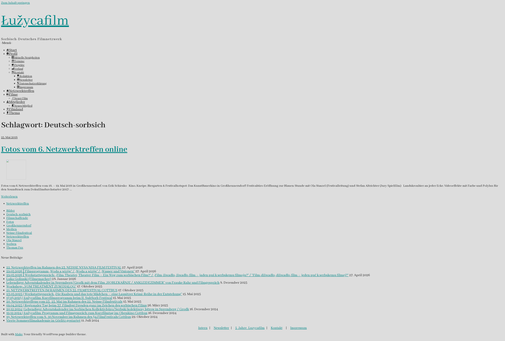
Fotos (10, 222)
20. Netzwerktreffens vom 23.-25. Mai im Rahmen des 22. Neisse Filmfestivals (64, 301)
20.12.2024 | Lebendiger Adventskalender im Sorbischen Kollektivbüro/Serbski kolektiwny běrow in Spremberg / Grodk (97, 309)
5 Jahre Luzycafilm (250, 328)
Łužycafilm (35, 21)
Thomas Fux (14, 248)
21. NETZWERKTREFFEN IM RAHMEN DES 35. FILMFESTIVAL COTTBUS (61, 290)
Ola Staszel (14, 240)
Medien (11, 229)
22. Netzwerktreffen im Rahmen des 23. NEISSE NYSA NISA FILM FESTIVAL (63, 267)
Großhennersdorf (18, 226)
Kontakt (276, 328)
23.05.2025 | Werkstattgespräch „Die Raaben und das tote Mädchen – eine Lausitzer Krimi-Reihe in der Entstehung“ (94, 294)
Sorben (11, 244)
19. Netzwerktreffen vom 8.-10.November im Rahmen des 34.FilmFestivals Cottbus (68, 317)
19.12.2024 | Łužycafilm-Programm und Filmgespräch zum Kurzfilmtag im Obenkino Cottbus (76, 313)
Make (19, 334)
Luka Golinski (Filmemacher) (28, 279)
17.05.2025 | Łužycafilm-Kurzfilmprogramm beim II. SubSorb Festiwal (59, 298)
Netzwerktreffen (17, 204)
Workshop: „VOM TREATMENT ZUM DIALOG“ (41, 286)
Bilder (10, 211)
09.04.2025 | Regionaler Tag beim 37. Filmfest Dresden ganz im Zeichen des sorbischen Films (76, 305)
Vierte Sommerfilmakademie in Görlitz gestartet (43, 320)
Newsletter (221, 328)
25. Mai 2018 (9, 137)
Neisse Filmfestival (19, 233)
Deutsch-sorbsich (18, 214)
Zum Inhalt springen (15, 3)
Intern (203, 328)
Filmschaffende (17, 218)
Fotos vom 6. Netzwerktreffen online (64, 150)
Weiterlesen (9, 197)
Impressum (298, 328)
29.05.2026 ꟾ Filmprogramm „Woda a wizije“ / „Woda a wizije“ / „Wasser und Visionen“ (70, 271)
